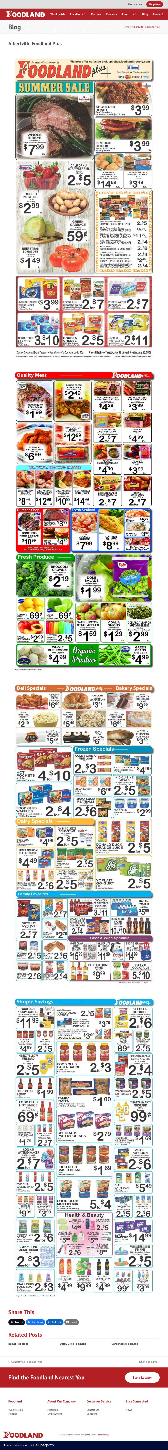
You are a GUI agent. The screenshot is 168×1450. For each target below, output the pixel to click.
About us (52, 1410)
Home (126, 26)
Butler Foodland (18, 1344)
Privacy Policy (103, 1435)
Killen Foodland (148, 1362)
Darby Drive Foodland (73, 1344)
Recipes (13, 1414)
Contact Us (92, 1410)
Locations (91, 1414)
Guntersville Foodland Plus (25, 1362)
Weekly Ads (15, 1410)
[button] (16, 1322)
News (129, 1410)
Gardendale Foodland (124, 1344)
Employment (54, 1414)
